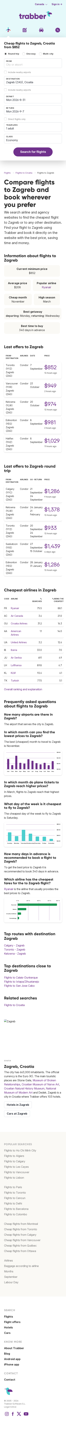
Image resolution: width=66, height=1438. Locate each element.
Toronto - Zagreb (14, 949)
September (10, 1277)
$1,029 (52, 440)
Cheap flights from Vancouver (22, 1240)
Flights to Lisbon (14, 1177)
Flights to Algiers (14, 1156)
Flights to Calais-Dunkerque (21, 977)
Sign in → (57, 4)
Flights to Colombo (15, 1214)
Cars (7, 1333)
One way (31, 54)
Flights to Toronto (15, 1192)
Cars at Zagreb (17, 1113)
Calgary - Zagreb (14, 945)
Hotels (8, 1327)
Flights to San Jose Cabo (19, 985)
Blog (7, 1353)
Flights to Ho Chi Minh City (20, 1150)
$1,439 (52, 546)
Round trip (13, 54)
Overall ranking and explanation (23, 689)
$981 (50, 422)
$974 (50, 404)
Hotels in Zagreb (18, 1104)
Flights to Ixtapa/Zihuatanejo (21, 981)
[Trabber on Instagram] (6, 1415)
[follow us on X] (19, 1415)
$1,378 (52, 509)
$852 (50, 367)
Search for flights (33, 152)
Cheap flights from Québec (20, 1245)
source (7, 1060)
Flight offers (12, 1322)
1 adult (10, 128)
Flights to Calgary (14, 1161)
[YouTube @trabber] (25, 1415)
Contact (9, 1379)
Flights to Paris (13, 1187)
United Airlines (19, 642)
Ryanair (46, 287)
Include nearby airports (19, 72)
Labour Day (11, 1282)
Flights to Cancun (14, 1198)
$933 (50, 528)
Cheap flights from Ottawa (20, 1251)
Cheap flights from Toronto (20, 1229)
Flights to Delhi (13, 1203)
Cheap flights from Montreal (21, 1224)
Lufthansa (16, 665)
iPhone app (11, 1364)
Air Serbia (16, 657)
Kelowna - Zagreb (15, 953)
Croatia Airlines (19, 623)
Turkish (15, 680)
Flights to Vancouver (16, 1172)
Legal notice (10, 1407)
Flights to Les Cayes (16, 1166)
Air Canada (17, 615)
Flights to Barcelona (16, 1209)
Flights (8, 1316)
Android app (12, 1359)
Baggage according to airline (21, 1266)
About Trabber (14, 1348)
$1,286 (52, 491)
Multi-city (48, 54)
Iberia (14, 650)
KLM (13, 672)
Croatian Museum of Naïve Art (40, 1084)
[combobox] (33, 63)
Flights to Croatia (14, 1005)
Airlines (8, 1260)
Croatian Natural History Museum (24, 1088)
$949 (50, 385)
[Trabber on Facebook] (13, 1415)
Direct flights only (17, 119)
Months (8, 1271)
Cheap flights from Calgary (20, 1234)
